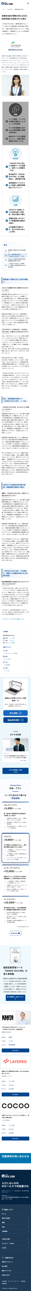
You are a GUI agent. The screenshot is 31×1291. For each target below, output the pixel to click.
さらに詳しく (15, 1050)
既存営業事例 (12, 1045)
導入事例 (10, 9)
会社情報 (4, 1281)
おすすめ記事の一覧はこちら (15, 771)
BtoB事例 (12, 643)
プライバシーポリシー (14, 1281)
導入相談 (4, 1266)
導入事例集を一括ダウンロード (15, 998)
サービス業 (12, 638)
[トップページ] (3, 9)
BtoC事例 (11, 1089)
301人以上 (11, 1085)
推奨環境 (4, 1283)
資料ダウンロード (7, 1262)
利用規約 (23, 1281)
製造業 (10, 1037)
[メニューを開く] (28, 3)
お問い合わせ (6, 1275)
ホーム (4, 1214)
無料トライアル (6, 1271)
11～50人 (12, 640)
